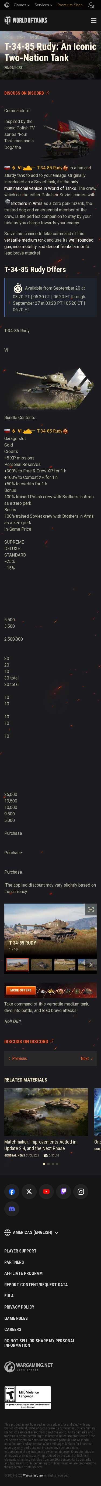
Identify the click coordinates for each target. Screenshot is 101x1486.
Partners (14, 1262)
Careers (12, 1329)
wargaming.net (28, 1367)
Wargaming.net (33, 1475)
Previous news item (18, 1058)
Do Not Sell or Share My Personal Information (39, 1343)
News (21, 38)
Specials (36, 38)
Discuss (54, 1155)
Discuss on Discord (24, 93)
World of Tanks (25, 20)
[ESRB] (27, 1398)
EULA (9, 1295)
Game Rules (16, 1318)
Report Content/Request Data (36, 1284)
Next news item (86, 1058)
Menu (93, 20)
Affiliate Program (23, 1273)
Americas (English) (32, 1232)
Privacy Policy (19, 1307)
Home (8, 38)
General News (14, 1155)
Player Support (20, 1251)
